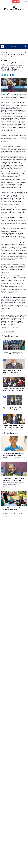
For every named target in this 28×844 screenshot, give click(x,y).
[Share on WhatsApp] (8, 75)
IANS (15, 70)
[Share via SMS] (10, 75)
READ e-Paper (15, 1)
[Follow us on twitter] (22, 1)
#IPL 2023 (15, 327)
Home (2, 51)
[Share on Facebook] (13, 75)
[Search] (25, 46)
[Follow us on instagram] (24, 1)
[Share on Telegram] (5, 75)
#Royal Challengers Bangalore (9, 331)
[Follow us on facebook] (21, 1)
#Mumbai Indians (6, 327)
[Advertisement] (14, 28)
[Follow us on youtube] (26, 1)
